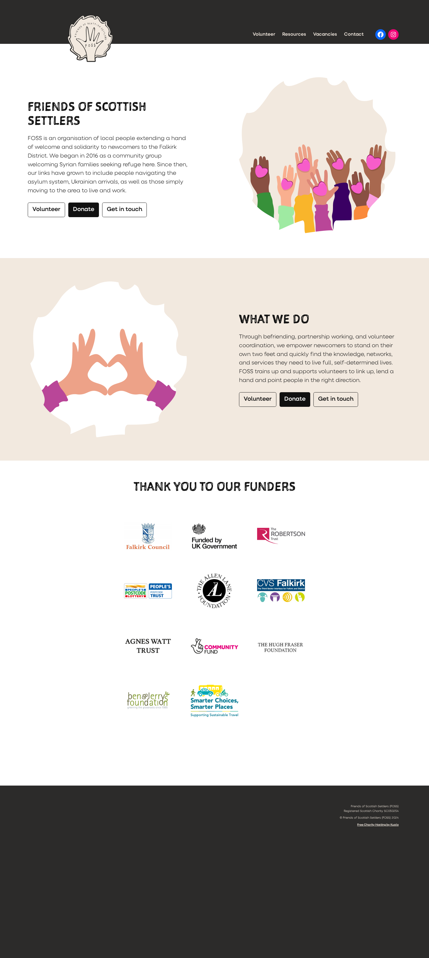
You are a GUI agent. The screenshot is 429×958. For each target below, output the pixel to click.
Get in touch (124, 209)
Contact (354, 34)
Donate (83, 209)
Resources (294, 34)
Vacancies (325, 34)
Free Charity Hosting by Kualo (378, 824)
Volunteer (264, 34)
